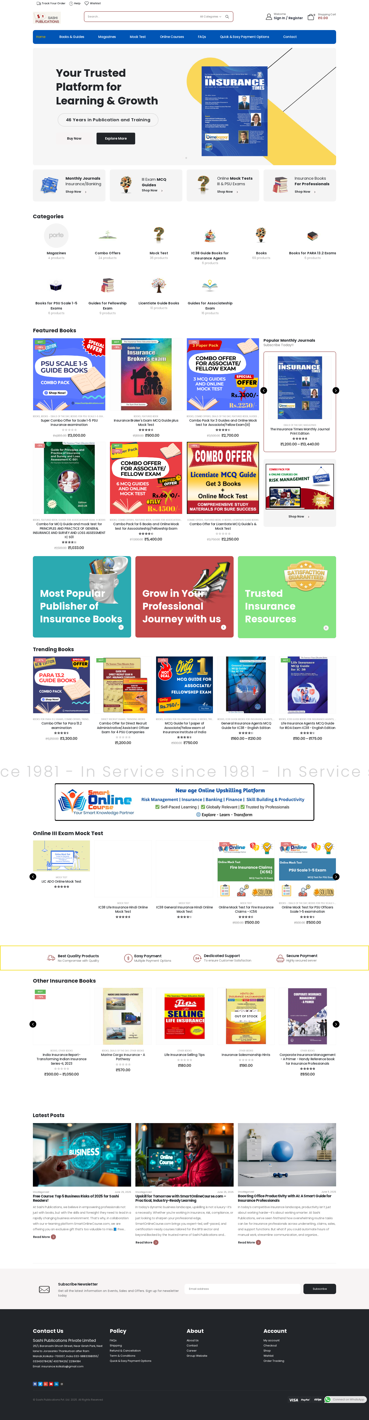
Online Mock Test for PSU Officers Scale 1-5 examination (246, 909)
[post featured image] (82, 1154)
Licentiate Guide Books (159, 303)
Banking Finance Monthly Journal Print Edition (299, 431)
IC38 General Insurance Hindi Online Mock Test (123, 909)
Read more (187, 1040)
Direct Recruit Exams (113, 719)
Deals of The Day (221, 416)
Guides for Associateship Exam (210, 306)
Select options (303, 415)
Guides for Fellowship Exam (107, 306)
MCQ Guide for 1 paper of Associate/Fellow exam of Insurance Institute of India (184, 727)
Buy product (65, 893)
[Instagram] (62, 1384)
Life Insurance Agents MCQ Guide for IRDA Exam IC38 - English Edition (307, 725)
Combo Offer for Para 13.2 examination (61, 725)
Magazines (107, 37)
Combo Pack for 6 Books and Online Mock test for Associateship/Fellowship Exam (146, 526)
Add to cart (72, 406)
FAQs (202, 37)
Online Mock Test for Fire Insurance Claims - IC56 (184, 909)
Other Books (75, 1050)
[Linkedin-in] (56, 1384)
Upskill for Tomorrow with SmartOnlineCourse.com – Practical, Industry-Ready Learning (180, 1198)
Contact (290, 37)
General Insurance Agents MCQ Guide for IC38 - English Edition (246, 725)
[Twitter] (40, 1384)
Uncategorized (41, 1192)
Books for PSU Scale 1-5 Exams (56, 306)
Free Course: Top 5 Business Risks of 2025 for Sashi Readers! (76, 1198)
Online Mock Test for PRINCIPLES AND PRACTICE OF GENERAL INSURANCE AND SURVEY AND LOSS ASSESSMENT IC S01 (307, 914)
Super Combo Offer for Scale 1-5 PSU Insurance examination (69, 422)
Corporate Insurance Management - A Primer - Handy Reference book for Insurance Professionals (246, 1059)
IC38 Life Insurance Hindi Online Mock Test (61, 909)
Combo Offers (108, 253)
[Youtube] (51, 1384)
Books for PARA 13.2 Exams (312, 253)
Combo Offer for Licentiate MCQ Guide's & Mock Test (222, 526)
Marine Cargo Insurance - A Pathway (61, 1057)
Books (261, 253)
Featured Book (150, 416)
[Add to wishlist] (99, 345)
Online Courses (172, 37)
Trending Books (136, 719)
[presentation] (263, 390)
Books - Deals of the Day (55, 416)
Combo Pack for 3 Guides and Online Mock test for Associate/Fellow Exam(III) (223, 422)
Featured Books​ (54, 330)
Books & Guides (71, 37)
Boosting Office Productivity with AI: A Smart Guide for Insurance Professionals (284, 1198)
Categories (48, 216)
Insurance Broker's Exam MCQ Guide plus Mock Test (146, 422)
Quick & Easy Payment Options (244, 37)
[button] (182, 158)
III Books (100, 520)
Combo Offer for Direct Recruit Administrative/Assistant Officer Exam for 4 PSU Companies (123, 727)
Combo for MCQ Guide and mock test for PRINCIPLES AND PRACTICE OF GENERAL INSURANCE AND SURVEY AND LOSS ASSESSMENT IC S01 (69, 530)
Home (40, 37)
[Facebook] (35, 1384)
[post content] (56, 235)
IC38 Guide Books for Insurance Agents (210, 256)
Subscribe (320, 1289)
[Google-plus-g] (46, 1384)
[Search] (227, 17)
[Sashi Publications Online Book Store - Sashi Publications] (47, 18)
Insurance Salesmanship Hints (184, 1055)
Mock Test (138, 37)
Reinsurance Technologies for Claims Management (307, 1057)
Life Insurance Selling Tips (123, 1055)
